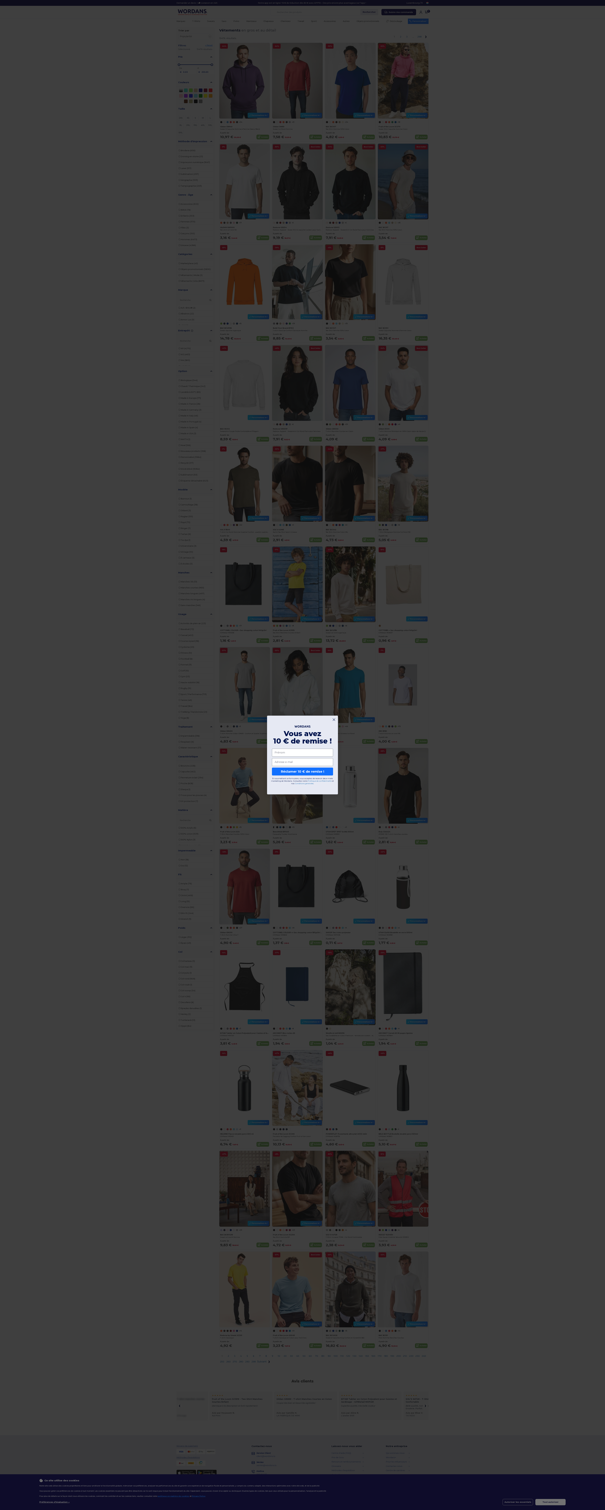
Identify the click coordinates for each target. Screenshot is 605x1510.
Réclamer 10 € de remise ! (302, 771)
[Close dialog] (334, 719)
